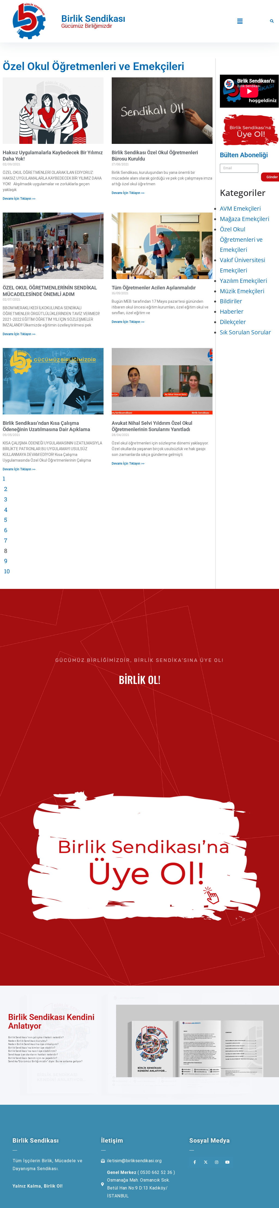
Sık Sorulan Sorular (245, 332)
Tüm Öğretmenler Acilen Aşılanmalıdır (154, 287)
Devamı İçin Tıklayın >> (19, 199)
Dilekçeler (233, 322)
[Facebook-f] (194, 1162)
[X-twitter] (206, 1162)
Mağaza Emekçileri (244, 219)
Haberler (232, 311)
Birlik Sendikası (93, 18)
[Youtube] (227, 1162)
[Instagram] (216, 1162)
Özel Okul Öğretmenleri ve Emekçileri (241, 239)
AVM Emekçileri (240, 208)
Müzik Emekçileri (242, 291)
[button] (239, 21)
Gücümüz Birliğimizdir (86, 26)
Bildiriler (231, 301)
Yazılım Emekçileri (243, 280)
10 (7, 570)
